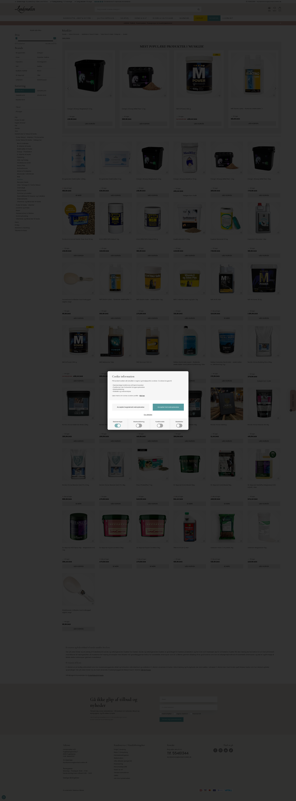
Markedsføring (138, 422)
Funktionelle (160, 422)
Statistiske (179, 422)
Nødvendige (117, 422)
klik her (142, 396)
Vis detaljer (148, 415)
